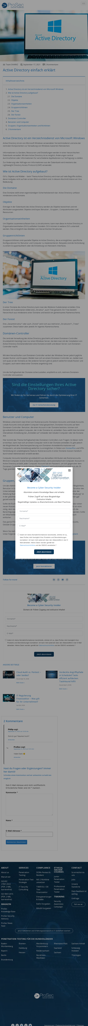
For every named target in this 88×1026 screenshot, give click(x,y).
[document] (44, 513)
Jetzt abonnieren (44, 552)
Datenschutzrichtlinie (27, 545)
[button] (69, 470)
